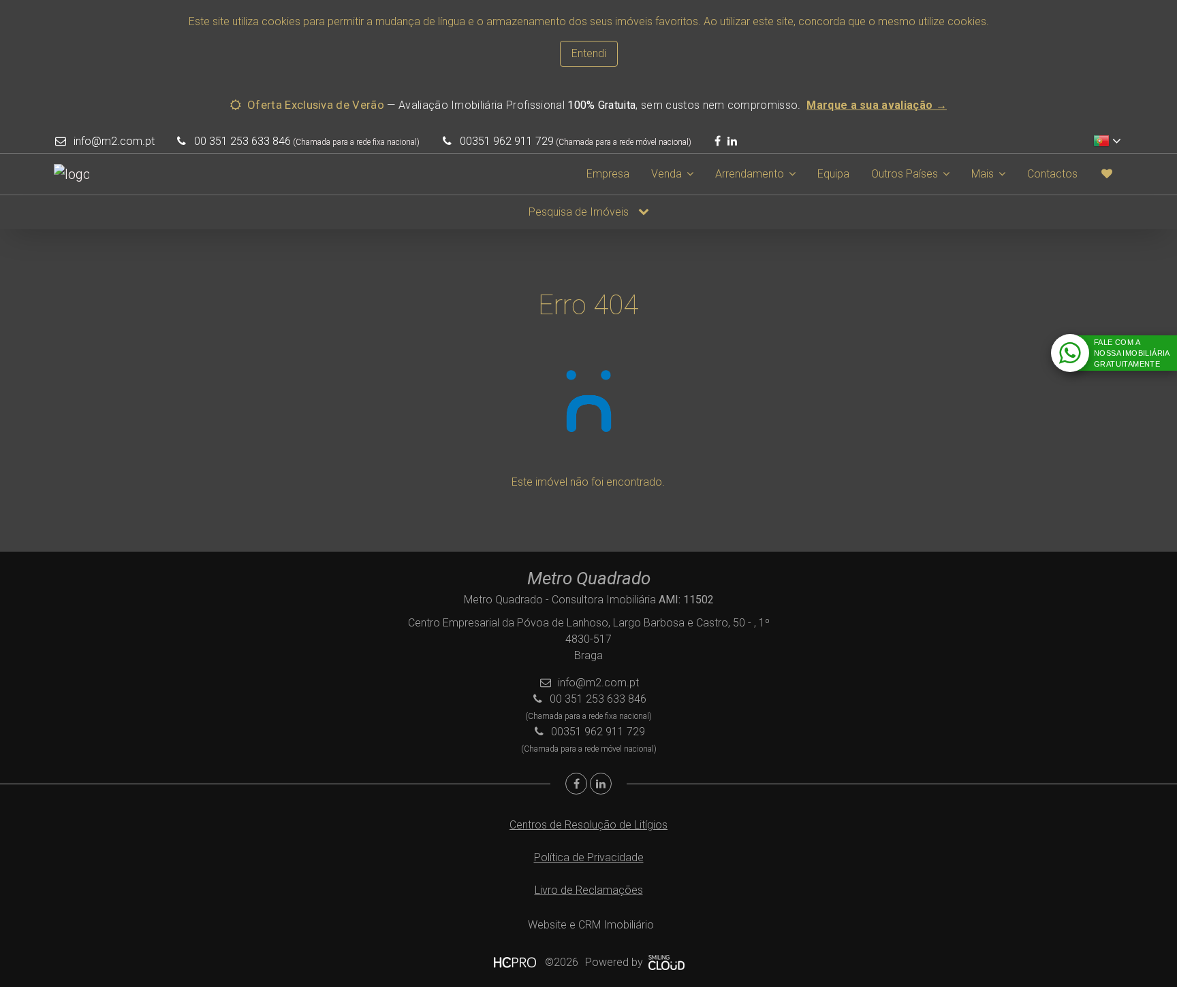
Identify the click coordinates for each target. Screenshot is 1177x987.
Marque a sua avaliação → (876, 105)
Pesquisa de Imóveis (580, 211)
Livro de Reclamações (589, 890)
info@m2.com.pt (114, 141)
